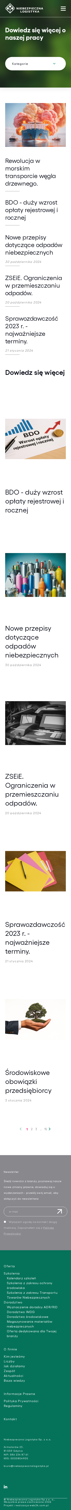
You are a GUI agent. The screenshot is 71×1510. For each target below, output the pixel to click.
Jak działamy (14, 1366)
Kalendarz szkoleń (21, 1278)
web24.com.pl (39, 1505)
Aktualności (13, 1375)
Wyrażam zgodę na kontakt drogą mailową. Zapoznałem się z (30, 1227)
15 (45, 1128)
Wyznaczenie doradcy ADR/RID (32, 1307)
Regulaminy (13, 1405)
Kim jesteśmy (14, 1356)
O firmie (10, 1349)
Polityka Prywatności (21, 1401)
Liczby (9, 1361)
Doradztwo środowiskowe (28, 1316)
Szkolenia (12, 1273)
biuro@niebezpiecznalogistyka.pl (26, 1465)
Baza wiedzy (14, 1380)
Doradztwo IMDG (21, 1312)
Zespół (9, 1371)
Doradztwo (13, 1302)
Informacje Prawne (19, 1393)
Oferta (9, 1266)
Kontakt (10, 1419)
